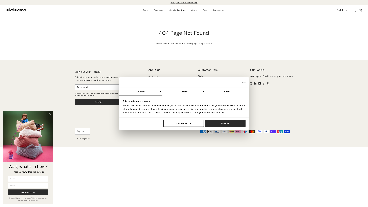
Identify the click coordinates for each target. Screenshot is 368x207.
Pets (205, 10)
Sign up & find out (28, 192)
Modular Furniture (177, 10)
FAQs (200, 76)
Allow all (225, 123)
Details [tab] (184, 91)
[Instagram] (251, 83)
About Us (153, 76)
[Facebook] (259, 83)
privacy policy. (90, 95)
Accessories (218, 10)
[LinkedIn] (255, 83)
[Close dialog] (50, 114)
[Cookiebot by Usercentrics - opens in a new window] (233, 82)
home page (191, 43)
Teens (145, 10)
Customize (182, 123)
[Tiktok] (264, 83)
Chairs (194, 10)
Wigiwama (86, 138)
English (340, 10)
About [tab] (227, 91)
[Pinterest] (268, 83)
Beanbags (158, 10)
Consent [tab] (141, 91)
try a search (206, 43)
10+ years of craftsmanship (184, 2)
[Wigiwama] (16, 10)
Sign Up (98, 102)
